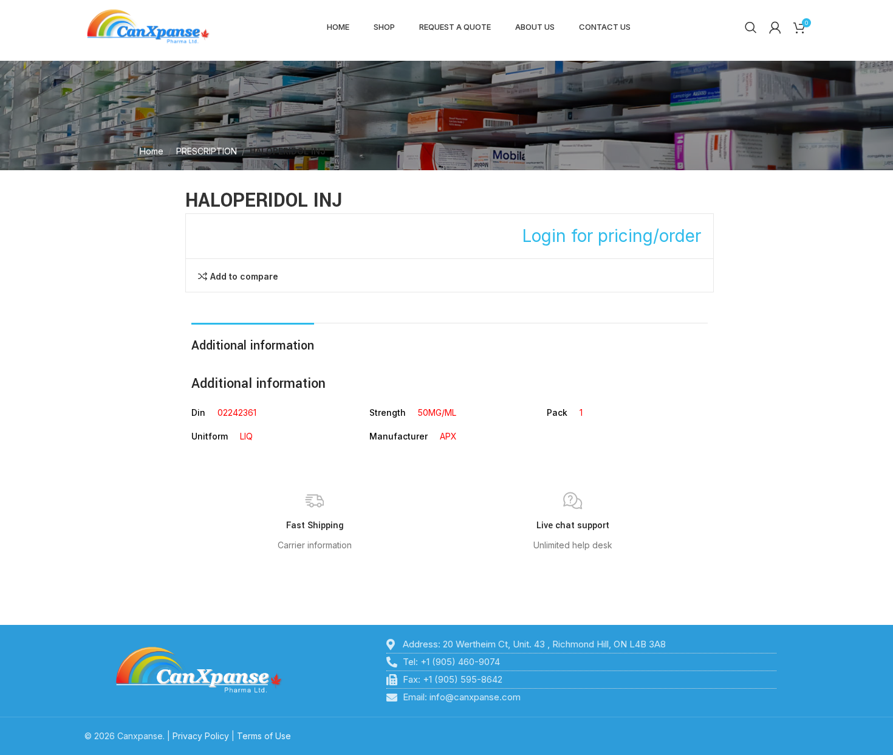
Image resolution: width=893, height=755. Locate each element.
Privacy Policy (201, 736)
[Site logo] (148, 26)
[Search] (751, 27)
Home (151, 151)
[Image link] (199, 669)
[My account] (775, 27)
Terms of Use (264, 736)
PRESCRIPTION (206, 151)
